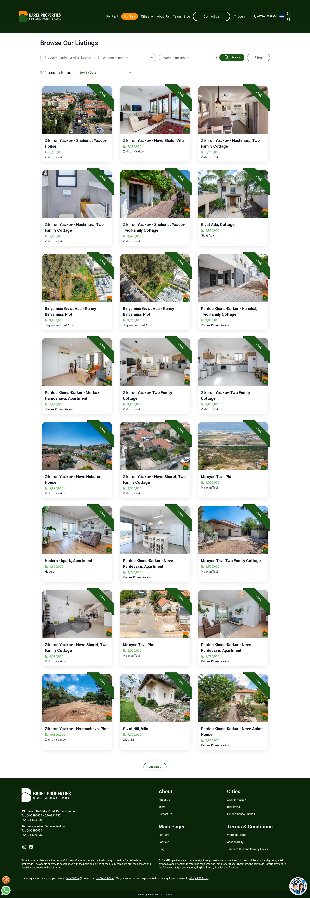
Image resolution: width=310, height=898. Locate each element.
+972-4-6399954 (267, 16)
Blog (187, 16)
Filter (258, 57)
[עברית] (282, 16)
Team (177, 16)
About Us (163, 16)
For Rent (112, 16)
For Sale (129, 16)
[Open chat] (298, 886)
